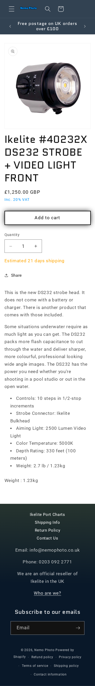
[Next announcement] (85, 26)
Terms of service (35, 666)
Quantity (12, 235)
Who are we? (47, 593)
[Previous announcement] (10, 26)
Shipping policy (66, 666)
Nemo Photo (44, 650)
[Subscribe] (78, 628)
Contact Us (47, 538)
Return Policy (47, 530)
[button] (11, 9)
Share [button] (16, 275)
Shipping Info (47, 522)
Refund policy (42, 657)
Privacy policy (70, 657)
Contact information (50, 674)
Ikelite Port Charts (47, 514)
